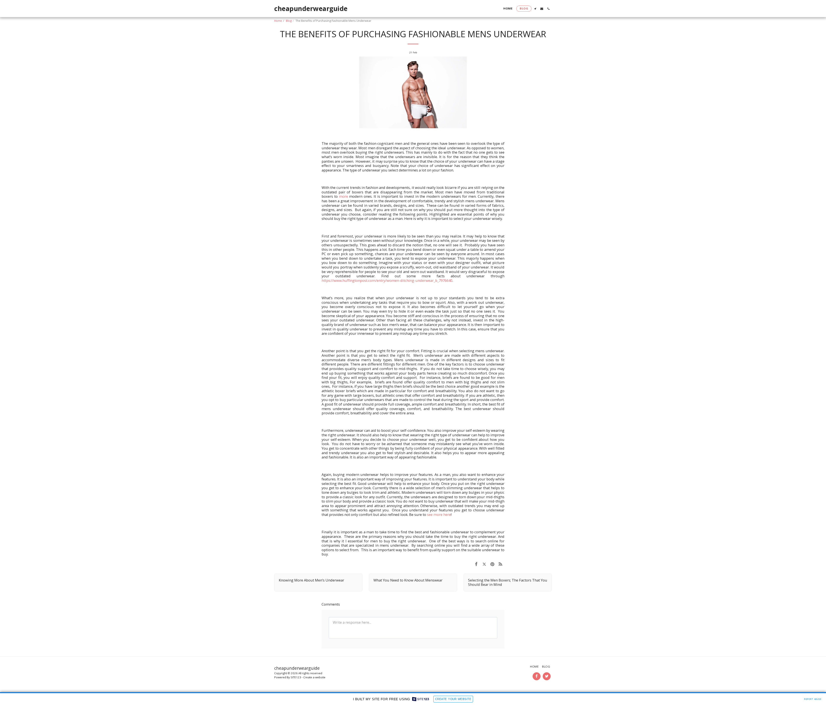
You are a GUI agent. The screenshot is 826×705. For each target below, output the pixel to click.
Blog (289, 21)
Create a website (314, 677)
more (343, 196)
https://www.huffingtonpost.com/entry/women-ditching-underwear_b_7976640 (387, 280)
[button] (535, 8)
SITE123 (296, 677)
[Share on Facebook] (476, 564)
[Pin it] (492, 564)
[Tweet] (484, 564)
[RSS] (500, 564)
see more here (439, 514)
